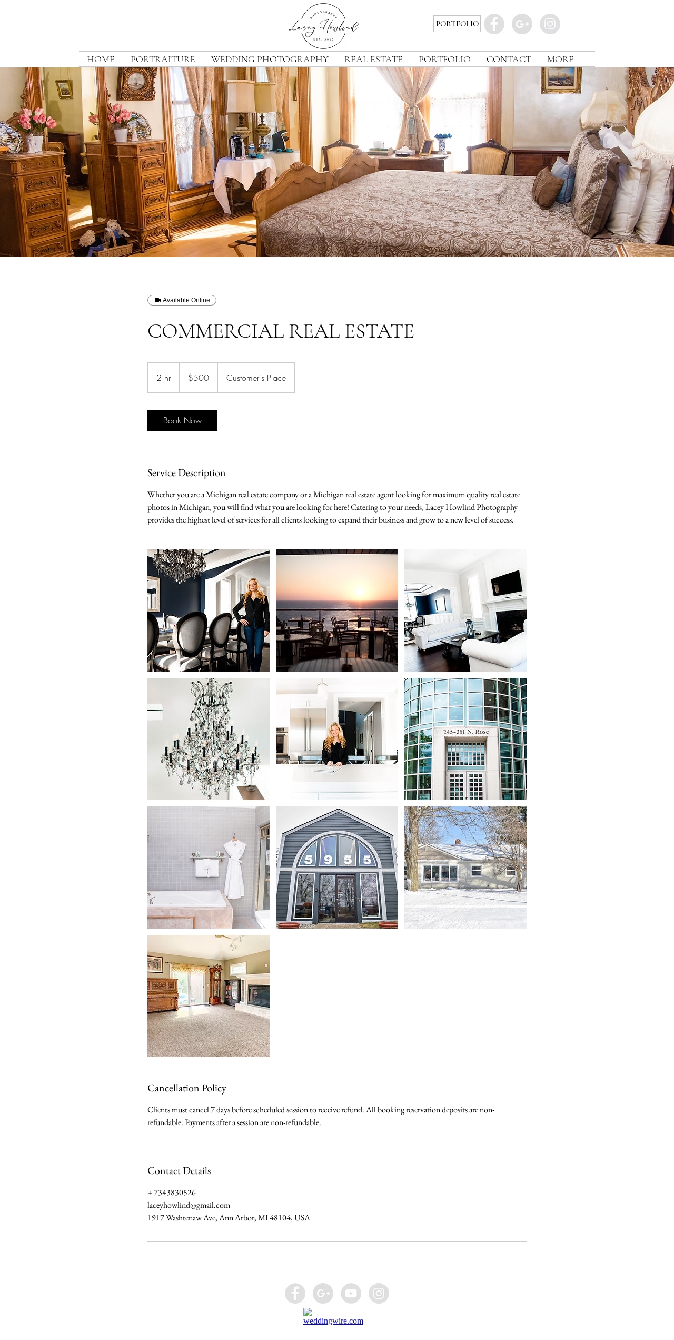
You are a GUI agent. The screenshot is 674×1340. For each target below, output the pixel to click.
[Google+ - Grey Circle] (522, 24)
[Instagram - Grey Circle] (550, 24)
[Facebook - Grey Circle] (494, 24)
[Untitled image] (208, 610)
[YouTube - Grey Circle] (351, 1293)
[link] (182, 420)
